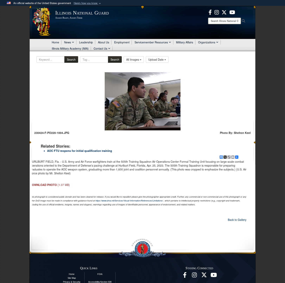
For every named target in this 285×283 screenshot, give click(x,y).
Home (55, 42)
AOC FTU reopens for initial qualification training (79, 151)
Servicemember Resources (151, 42)
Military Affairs (184, 42)
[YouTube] (232, 12)
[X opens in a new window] (224, 12)
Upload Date (156, 59)
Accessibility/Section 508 (99, 282)
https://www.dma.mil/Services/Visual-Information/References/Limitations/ (129, 200)
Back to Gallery (237, 220)
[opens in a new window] (204, 276)
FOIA (99, 274)
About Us (103, 42)
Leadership (86, 42)
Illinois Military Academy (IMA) (70, 48)
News (67, 42)
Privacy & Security (71, 282)
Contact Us (100, 48)
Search (71, 59)
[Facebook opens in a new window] (210, 12)
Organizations (206, 42)
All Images (133, 59)
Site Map (72, 278)
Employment (122, 42)
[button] (88, 3)
